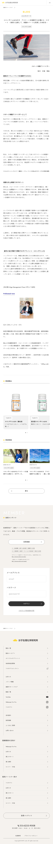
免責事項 (18, 836)
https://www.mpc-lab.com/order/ (19, 556)
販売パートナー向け (9, 777)
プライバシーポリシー (31, 836)
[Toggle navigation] (50, 2)
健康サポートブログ (8, 7)
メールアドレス (13, 572)
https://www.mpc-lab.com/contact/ (19, 561)
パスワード (11, 587)
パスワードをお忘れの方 (26, 611)
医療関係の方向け (8, 740)
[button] (25, 432)
